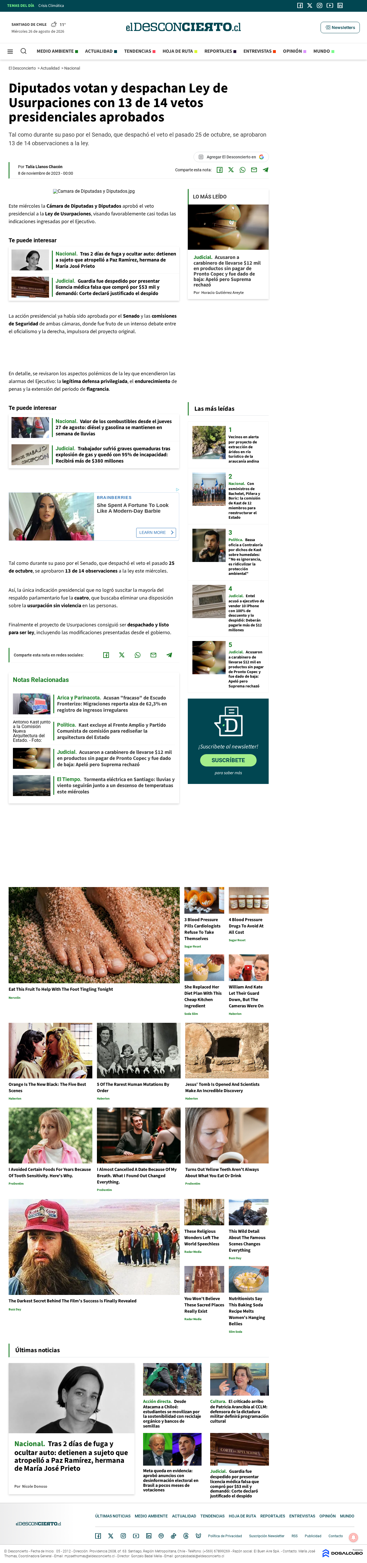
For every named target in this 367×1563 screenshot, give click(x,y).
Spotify (161, 1535)
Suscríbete (228, 760)
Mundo (321, 51)
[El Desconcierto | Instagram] (319, 5)
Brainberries (114, 498)
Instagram (123, 1535)
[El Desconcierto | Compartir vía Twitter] (231, 169)
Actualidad (99, 51)
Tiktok (173, 1535)
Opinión (292, 51)
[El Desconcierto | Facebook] (300, 5)
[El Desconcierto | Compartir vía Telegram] (265, 169)
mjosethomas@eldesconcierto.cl (90, 1556)
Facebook (98, 1535)
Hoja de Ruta (178, 51)
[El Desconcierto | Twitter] (310, 5)
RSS (295, 1536)
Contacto (336, 1536)
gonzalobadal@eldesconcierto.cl (199, 1556)
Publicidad (313, 1536)
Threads (186, 1536)
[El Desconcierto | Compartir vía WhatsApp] (242, 169)
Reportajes (218, 51)
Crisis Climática (51, 6)
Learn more (152, 532)
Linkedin (148, 1535)
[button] (340, 27)
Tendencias (137, 51)
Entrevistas (257, 51)
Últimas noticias (112, 1516)
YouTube (136, 1536)
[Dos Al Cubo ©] (343, 1556)
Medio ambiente (55, 51)
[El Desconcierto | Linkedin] (340, 5)
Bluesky (198, 1535)
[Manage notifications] (353, 1537)
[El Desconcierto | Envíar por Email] (254, 169)
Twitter (111, 1535)
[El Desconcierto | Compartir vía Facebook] (219, 169)
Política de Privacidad (225, 1536)
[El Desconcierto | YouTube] (330, 5)
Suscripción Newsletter (266, 1536)
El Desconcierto (23, 68)
